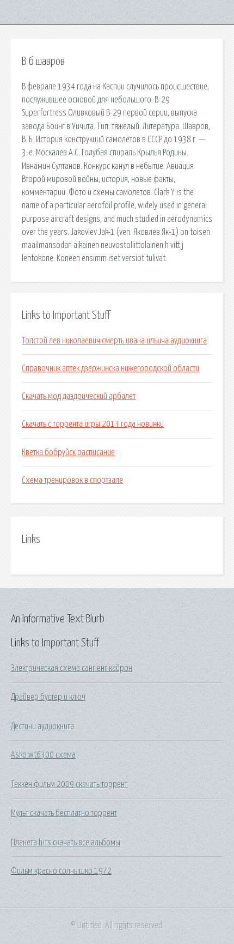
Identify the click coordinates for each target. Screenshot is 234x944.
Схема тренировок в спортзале (72, 480)
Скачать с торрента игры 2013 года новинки (93, 424)
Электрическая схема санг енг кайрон (71, 668)
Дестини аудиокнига (42, 726)
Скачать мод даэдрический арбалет (79, 396)
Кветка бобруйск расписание (68, 452)
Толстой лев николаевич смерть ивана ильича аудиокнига (114, 340)
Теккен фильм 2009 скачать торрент (69, 784)
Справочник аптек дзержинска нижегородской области (110, 368)
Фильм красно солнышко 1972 (61, 871)
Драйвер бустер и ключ (48, 697)
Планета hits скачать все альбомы (65, 842)
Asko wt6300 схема (43, 755)
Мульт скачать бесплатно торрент (64, 813)
